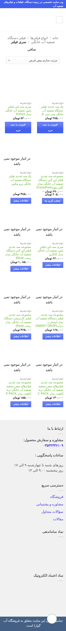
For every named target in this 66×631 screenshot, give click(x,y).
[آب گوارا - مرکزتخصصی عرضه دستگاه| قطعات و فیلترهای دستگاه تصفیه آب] (33, 19)
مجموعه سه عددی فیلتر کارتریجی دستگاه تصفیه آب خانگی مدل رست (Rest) (17, 320)
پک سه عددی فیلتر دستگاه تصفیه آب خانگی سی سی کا (52, 110)
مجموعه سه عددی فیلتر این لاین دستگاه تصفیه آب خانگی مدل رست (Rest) (18, 252)
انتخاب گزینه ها (52, 201)
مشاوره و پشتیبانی (49, 504)
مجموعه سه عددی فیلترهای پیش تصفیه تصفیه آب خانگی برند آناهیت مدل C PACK (50, 388)
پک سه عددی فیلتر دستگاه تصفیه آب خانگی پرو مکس (20, 180)
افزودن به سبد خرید (50, 127)
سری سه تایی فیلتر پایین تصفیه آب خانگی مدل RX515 (18, 110)
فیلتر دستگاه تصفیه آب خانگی (31, 40)
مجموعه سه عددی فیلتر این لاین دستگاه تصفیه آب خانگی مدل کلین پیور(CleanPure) (49, 182)
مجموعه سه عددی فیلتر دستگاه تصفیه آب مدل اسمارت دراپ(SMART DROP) (49, 320)
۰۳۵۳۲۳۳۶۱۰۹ (53, 445)
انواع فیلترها (39, 38)
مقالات (58, 519)
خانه (55, 38)
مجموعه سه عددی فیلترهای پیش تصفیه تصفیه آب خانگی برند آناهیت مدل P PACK (18, 388)
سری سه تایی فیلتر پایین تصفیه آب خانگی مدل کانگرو (50, 250)
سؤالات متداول (52, 512)
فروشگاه (56, 497)
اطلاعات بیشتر (20, 200)
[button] (59, 19)
